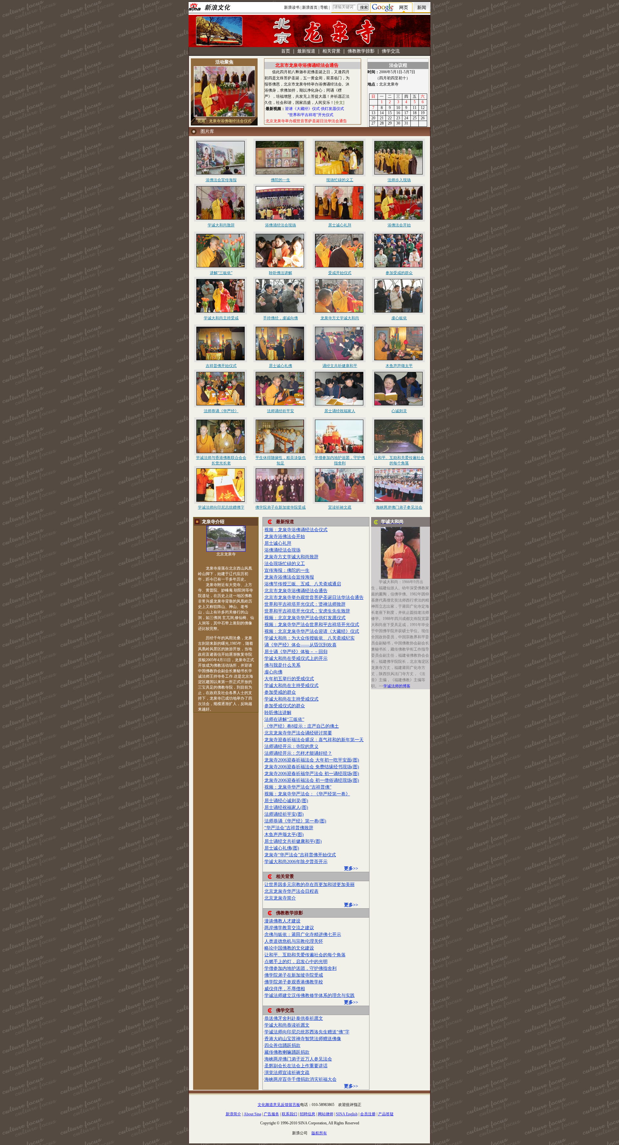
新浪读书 (292, 7)
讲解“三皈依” (221, 273)
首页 (285, 51)
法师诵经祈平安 (280, 411)
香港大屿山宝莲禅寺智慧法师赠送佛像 (302, 1038)
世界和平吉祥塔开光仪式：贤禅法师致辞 (305, 604)
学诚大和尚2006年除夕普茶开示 (296, 861)
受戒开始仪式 (339, 273)
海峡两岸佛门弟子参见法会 (399, 507)
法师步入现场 (399, 180)
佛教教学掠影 (361, 51)
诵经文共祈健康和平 (339, 365)
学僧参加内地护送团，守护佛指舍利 (300, 968)
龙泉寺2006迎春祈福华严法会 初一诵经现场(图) (311, 773)
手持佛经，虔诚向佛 (280, 318)
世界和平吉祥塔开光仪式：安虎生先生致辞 (307, 611)
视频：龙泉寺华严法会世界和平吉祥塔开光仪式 (311, 624)
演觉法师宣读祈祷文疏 (287, 1072)
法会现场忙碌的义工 (284, 563)
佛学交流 (391, 51)
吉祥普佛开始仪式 (221, 365)
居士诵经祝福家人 (339, 411)
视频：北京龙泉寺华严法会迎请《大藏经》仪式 (311, 631)
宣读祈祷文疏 (339, 507)
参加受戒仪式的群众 (284, 705)
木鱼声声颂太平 (399, 365)
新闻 (421, 7)
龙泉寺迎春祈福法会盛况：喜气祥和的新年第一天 (314, 739)
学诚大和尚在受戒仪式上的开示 (296, 658)
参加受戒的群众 (399, 273)
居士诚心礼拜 (339, 225)
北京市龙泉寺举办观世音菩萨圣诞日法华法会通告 (314, 597)
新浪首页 (310, 7)
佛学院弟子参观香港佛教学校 (293, 982)
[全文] (339, 102)
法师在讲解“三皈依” (284, 719)
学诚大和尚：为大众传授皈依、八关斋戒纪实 (309, 638)
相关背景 (331, 51)
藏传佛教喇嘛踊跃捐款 (287, 1052)
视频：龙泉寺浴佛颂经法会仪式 (224, 121)
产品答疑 (386, 1114)
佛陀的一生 (280, 180)
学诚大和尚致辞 (221, 225)
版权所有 (319, 1133)
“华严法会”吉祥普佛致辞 (288, 827)
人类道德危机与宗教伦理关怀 (293, 941)
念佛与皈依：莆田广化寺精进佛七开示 (302, 934)
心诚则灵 (399, 411)
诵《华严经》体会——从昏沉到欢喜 (300, 644)
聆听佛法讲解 (280, 273)
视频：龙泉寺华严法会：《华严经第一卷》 (307, 794)
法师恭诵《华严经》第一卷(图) (295, 821)
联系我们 (289, 1114)
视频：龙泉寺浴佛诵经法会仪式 (296, 529)
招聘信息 (307, 1114)
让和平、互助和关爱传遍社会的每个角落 (305, 954)
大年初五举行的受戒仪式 (289, 678)
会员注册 (368, 1114)
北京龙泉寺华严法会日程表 (291, 891)
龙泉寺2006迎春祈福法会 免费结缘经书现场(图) (311, 766)
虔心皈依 (399, 318)
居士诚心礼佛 (280, 365)
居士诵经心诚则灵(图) (286, 800)
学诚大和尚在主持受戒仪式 (291, 685)
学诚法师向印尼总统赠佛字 (221, 507)
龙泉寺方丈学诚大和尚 (339, 318)
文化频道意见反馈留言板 (279, 1104)
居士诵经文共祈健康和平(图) (293, 841)
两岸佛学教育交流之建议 (289, 927)
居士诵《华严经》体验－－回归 (296, 651)
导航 (324, 7)
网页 (403, 7)
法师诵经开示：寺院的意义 (291, 746)
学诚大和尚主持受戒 (221, 318)
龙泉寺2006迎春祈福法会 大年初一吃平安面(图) (311, 760)
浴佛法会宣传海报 (221, 180)
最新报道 (306, 51)
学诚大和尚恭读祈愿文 (287, 1025)
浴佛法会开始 (399, 225)
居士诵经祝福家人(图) (286, 807)
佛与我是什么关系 (282, 665)
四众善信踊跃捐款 (282, 1045)
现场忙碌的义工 (339, 180)
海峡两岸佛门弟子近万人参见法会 (298, 1059)
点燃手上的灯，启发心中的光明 (296, 961)
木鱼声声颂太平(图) (284, 834)
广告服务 (271, 1114)
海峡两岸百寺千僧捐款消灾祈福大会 (300, 1079)
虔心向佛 (273, 672)
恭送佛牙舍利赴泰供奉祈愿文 (293, 1018)
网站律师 (325, 1114)
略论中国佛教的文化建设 (289, 948)
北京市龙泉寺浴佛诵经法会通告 (296, 590)
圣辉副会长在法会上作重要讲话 (296, 1065)
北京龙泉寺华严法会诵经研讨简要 (298, 733)
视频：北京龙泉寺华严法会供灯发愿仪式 (305, 617)
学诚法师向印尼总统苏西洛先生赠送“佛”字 (306, 1032)
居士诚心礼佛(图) (281, 848)
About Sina (252, 1114)
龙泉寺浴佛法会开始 (284, 536)
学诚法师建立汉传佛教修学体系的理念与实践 (309, 995)
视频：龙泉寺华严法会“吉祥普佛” (297, 787)
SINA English (347, 1114)
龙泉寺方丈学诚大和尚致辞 (291, 556)
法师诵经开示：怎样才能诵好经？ (298, 753)
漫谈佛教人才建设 (282, 921)
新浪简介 (233, 1114)
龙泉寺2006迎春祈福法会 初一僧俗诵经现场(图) (311, 780)
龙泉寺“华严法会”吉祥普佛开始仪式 (300, 854)
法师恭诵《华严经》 (221, 411)
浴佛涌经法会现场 (280, 225)
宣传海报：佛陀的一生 (287, 570)
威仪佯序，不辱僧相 (284, 988)
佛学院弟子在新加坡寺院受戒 (280, 507)
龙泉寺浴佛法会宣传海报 (289, 577)
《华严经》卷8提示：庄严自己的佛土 (301, 726)
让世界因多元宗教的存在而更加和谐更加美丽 (309, 884)
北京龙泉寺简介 (280, 898)
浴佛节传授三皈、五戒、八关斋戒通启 (302, 584)
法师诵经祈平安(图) (284, 814)
